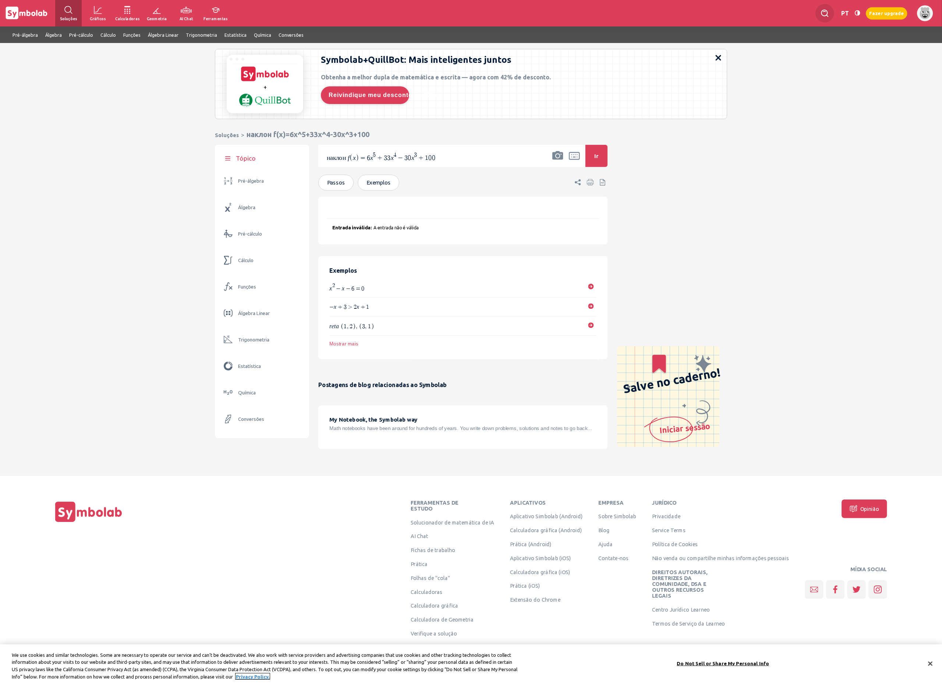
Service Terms (669, 530)
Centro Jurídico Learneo (681, 610)
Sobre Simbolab (617, 516)
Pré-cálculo (250, 234)
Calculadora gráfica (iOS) (540, 572)
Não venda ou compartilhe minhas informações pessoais (720, 558)
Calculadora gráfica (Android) (546, 530)
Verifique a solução (434, 634)
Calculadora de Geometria (442, 620)
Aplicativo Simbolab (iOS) (540, 558)
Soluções (227, 135)
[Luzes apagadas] (857, 13)
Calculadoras (426, 592)
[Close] (930, 663)
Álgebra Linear (254, 313)
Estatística (249, 366)
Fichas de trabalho (433, 550)
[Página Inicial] (88, 522)
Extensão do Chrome (535, 600)
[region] (471, 664)
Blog (603, 530)
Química (247, 392)
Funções (247, 287)
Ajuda (605, 544)
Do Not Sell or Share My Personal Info (723, 663)
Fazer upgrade (886, 13)
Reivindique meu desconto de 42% (369, 95)
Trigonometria (253, 340)
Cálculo (246, 260)
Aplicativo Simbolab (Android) (546, 516)
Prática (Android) (531, 544)
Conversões (251, 419)
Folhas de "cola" (430, 578)
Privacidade (666, 516)
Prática (419, 564)
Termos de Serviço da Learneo (688, 624)
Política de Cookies (675, 544)
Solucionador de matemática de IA (452, 522)
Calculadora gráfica (434, 606)
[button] (557, 161)
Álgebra (246, 207)
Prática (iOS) (525, 586)
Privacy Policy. (252, 676)
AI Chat (419, 536)
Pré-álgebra (251, 181)
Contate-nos (613, 558)
